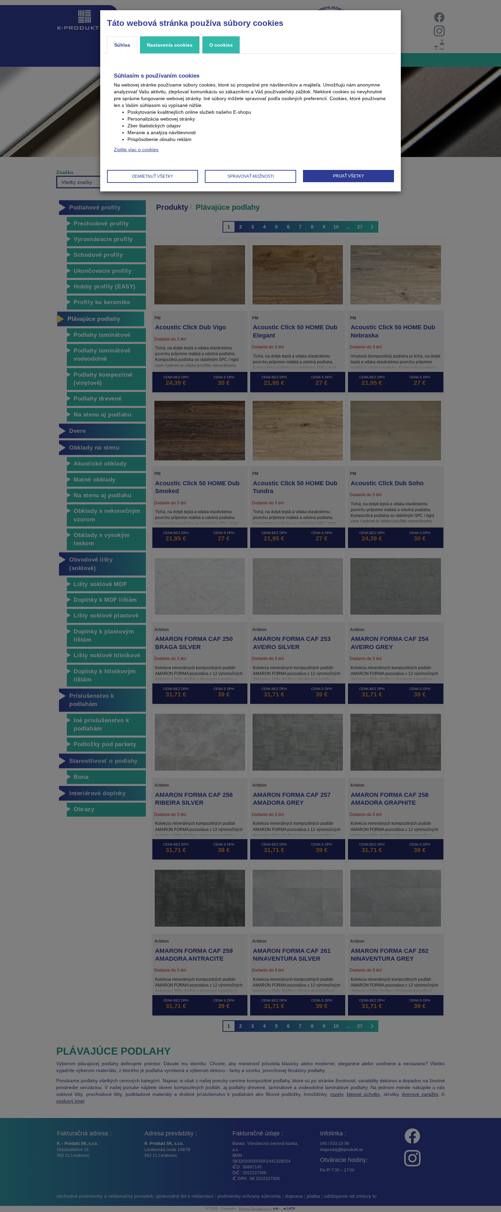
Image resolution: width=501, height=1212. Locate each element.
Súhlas (122, 45)
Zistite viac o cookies (136, 149)
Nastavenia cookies (170, 45)
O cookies (221, 45)
